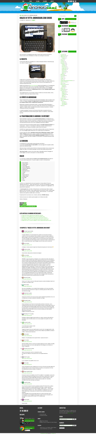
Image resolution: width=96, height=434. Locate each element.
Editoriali (62, 74)
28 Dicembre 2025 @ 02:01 (27, 315)
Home (23, 1)
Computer (63, 65)
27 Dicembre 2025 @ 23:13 (27, 286)
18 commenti (33, 20)
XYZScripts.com (53, 433)
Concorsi (62, 59)
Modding (63, 86)
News (23, 15)
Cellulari (63, 64)
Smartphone (64, 94)
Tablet (63, 73)
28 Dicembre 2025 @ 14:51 (27, 341)
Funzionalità (63, 75)
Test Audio (64, 101)
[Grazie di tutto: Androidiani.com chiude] (37, 37)
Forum (30, 1)
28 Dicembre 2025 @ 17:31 (27, 350)
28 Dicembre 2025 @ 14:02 (27, 335)
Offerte (62, 88)
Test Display (64, 104)
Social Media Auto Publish (43, 433)
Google (62, 78)
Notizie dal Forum (64, 84)
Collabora (45, 1)
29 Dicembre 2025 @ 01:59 (27, 372)
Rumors (62, 98)
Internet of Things (64, 81)
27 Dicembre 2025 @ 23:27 (27, 294)
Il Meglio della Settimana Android (66, 80)
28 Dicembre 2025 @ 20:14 (27, 358)
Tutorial (62, 105)
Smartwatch (64, 71)
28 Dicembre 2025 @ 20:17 (27, 364)
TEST (62, 100)
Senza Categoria (64, 99)
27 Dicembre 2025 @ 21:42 (27, 256)
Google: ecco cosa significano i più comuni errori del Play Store (33, 216)
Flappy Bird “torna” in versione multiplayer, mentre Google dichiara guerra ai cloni (36, 220)
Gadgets (63, 93)
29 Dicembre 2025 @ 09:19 (27, 401)
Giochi (62, 76)
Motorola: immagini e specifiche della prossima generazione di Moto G (34, 217)
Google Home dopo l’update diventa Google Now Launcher (32, 215)
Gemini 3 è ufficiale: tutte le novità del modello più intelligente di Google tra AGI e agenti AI (29, 206)
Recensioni (63, 90)
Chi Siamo (37, 1)
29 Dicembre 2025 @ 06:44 (27, 383)
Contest (62, 60)
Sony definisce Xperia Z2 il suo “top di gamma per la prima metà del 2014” (35, 219)
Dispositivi (62, 63)
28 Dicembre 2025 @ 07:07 (27, 323)
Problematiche (63, 89)
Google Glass (64, 68)
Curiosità (62, 61)
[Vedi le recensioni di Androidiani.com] (67, 30)
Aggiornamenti (63, 55)
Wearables (64, 96)
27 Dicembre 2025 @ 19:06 (27, 250)
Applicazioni (63, 56)
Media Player (64, 69)
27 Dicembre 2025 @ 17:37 (27, 244)
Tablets (63, 95)
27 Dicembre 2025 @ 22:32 (27, 279)
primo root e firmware (34, 85)
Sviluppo (63, 58)
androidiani (24, 204)
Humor (62, 79)
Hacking (63, 85)
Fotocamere (64, 66)
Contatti (52, 1)
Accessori (62, 54)
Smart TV (63, 70)
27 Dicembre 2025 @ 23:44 (27, 301)
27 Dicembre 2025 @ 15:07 (27, 232)
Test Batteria (64, 103)
